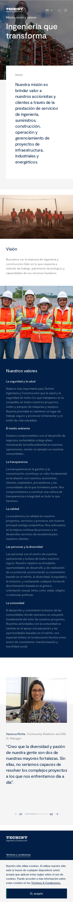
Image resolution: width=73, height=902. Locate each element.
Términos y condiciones (18, 854)
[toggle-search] (59, 10)
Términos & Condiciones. (46, 882)
